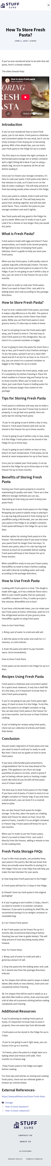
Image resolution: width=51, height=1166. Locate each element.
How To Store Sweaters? (17, 1106)
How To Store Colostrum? (17, 1110)
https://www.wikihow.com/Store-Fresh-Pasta (23, 1096)
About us (25, 1141)
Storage (9, 1102)
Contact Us (25, 1135)
